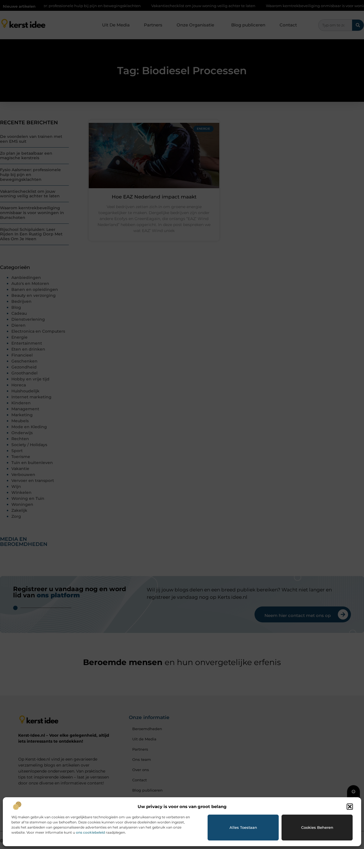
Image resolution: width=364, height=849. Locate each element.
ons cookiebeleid (90, 832)
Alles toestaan (243, 827)
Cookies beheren (317, 827)
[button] (350, 806)
